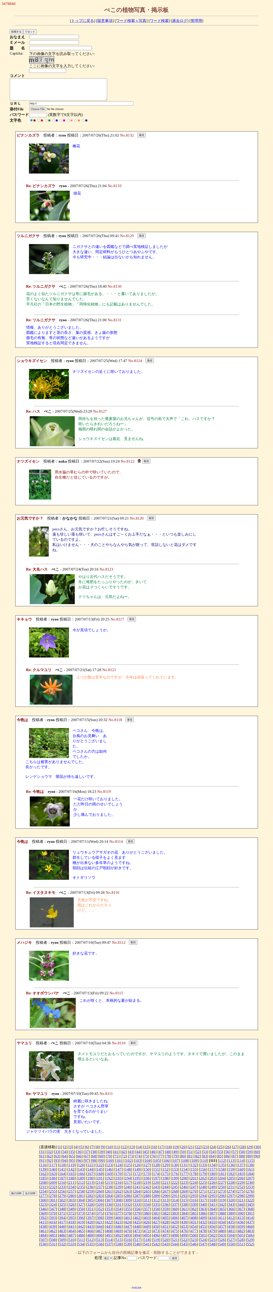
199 (175, 1178)
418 (72, 1222)
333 (137, 1204)
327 (81, 1204)
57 (235, 1152)
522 (184, 1240)
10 (110, 1147)
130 (175, 1165)
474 (165, 1231)
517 (137, 1240)
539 (128, 1244)
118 (62, 1165)
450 (156, 1226)
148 (128, 1169)
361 (184, 1209)
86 (227, 1156)
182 (231, 1174)
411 (222, 1218)
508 (53, 1240)
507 (43, 1240)
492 (119, 1235)
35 (72, 1152)
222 (175, 1182)
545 (184, 1244)
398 (100, 1218)
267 (165, 1191)
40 (109, 1152)
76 (153, 1156)
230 (250, 1182)
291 (175, 1196)
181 (222, 1174)
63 (57, 1156)
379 (137, 1213)
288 (147, 1196)
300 (43, 1200)
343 (231, 1204)
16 (154, 1147)
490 (100, 1235)
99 (102, 1160)
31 (42, 1152)
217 (128, 1182)
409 (203, 1218)
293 (194, 1196)
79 (175, 1156)
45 (146, 1152)
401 (128, 1218)
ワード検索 (159, 21)
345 (250, 1204)
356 (137, 1209)
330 (109, 1204)
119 (72, 1165)
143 (81, 1169)
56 (227, 1152)
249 (212, 1187)
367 (241, 1209)
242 (147, 1187)
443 (90, 1226)
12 (124, 1147)
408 (194, 1218)
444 (100, 1226)
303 (72, 1200)
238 (109, 1187)
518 (147, 1240)
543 (165, 1244)
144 (90, 1169)
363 (203, 1209)
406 (175, 1218)
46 (153, 1152)
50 (183, 1152)
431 (194, 1222)
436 (241, 1222)
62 (50, 1156)
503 (222, 1235)
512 (90, 1240)
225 (203, 1182)
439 (53, 1226)
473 (156, 1231)
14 (139, 1147)
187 (62, 1178)
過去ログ (179, 21)
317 (203, 1200)
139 (43, 1169)
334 (147, 1204)
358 (156, 1209)
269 (184, 1191)
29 (250, 1147)
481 (231, 1231)
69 (102, 1156)
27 (235, 1147)
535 (90, 1244)
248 (203, 1187)
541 (147, 1244)
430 (184, 1222)
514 (109, 1240)
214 (100, 1182)
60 (257, 1152)
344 (241, 1204)
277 (43, 1196)
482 (241, 1231)
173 (147, 1174)
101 (119, 1160)
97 (87, 1160)
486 (62, 1235)
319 (222, 1200)
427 (156, 1222)
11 (117, 1147)
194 (128, 1178)
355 (128, 1209)
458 (231, 1226)
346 (43, 1209)
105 (157, 1160)
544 (175, 1244)
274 (231, 1191)
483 (250, 1231)
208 (43, 1182)
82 (198, 1156)
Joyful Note (136, 1287)
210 (62, 1182)
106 (166, 1160)
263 (128, 1191)
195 (137, 1178)
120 (81, 1165)
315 (184, 1200)
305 (90, 1200)
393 (53, 1218)
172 (137, 1174)
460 (250, 1226)
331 (119, 1204)
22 (198, 1147)
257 (72, 1191)
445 (109, 1226)
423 (119, 1222)
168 (100, 1174)
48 (168, 1152)
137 (241, 1165)
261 (109, 1191)
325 (62, 1204)
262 (119, 1191)
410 (212, 1218)
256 (62, 1191)
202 (203, 1178)
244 (165, 1187)
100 (110, 1160)
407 (184, 1218)
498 (175, 1235)
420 (90, 1222)
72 (124, 1156)
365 (222, 1209)
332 (128, 1204)
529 (250, 1240)
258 (81, 1191)
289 (156, 1196)
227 (222, 1182)
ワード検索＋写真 (131, 21)
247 (194, 1187)
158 (222, 1169)
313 (165, 1200)
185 (43, 1178)
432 (203, 1222)
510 (72, 1240)
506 (250, 1235)
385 (194, 1213)
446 (119, 1226)
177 (184, 1174)
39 (102, 1152)
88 (242, 1156)
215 (109, 1182)
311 (147, 1200)
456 (212, 1226)
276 (250, 1191)
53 (205, 1152)
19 (176, 1147)
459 (241, 1226)
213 (90, 1182)
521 (175, 1240)
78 (168, 1156)
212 (81, 1182)
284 (109, 1196)
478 (203, 1231)
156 (203, 1169)
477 (194, 1231)
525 (212, 1240)
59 (249, 1152)
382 (165, 1213)
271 (203, 1191)
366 (231, 1209)
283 (100, 1196)
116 (43, 1165)
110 (204, 1160)
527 (231, 1240)
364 (212, 1209)
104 (147, 1160)
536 (100, 1244)
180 (212, 1174)
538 (119, 1244)
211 (72, 1182)
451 (165, 1226)
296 (222, 1196)
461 (43, 1231)
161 (250, 1169)
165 (72, 1174)
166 (81, 1174)
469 (119, 1231)
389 (231, 1213)
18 (169, 1147)
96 (79, 1160)
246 (184, 1187)
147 (119, 1169)
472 (147, 1231)
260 (100, 1191)
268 (175, 1191)
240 (128, 1187)
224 (194, 1182)
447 (128, 1226)
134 (212, 1165)
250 (222, 1187)
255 (53, 1191)
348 (62, 1209)
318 (212, 1200)
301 (53, 1200)
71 (116, 1156)
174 (156, 1174)
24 (213, 1147)
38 (94, 1152)
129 (165, 1165)
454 (194, 1226)
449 (147, 1226)
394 (62, 1218)
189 (81, 1178)
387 (212, 1213)
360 (175, 1209)
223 (184, 1182)
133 (203, 1165)
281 (81, 1196)
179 (203, 1174)
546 (194, 1244)
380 (147, 1213)
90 (257, 1156)
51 (190, 1152)
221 (165, 1182)
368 (250, 1209)
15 (146, 1147)
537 (109, 1244)
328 (90, 1204)
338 (184, 1204)
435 (231, 1222)
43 (131, 1152)
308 (119, 1200)
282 (90, 1196)
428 (165, 1222)
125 (128, 1165)
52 (198, 1152)
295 (212, 1196)
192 (109, 1178)
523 (194, 1240)
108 (185, 1160)
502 (212, 1235)
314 (175, 1200)
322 (250, 1200)
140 (53, 1169)
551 (241, 1244)
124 (119, 1165)
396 (81, 1218)
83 (205, 1156)
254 (43, 1191)
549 (222, 1244)
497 (165, 1235)
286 (128, 1196)
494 (137, 1235)
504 (231, 1235)
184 (250, 1174)
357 (147, 1209)
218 (137, 1182)
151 (156, 1169)
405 (165, 1218)
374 (90, 1213)
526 (222, 1240)
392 (43, 1218)
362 (194, 1209)
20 (183, 1147)
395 (72, 1218)
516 (128, 1240)
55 (220, 1152)
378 (128, 1213)
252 (241, 1187)
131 (184, 1165)
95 (72, 1160)
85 (220, 1156)
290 (165, 1196)
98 (94, 1160)
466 (90, 1231)
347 (53, 1209)
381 (156, 1213)
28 (243, 1147)
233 (62, 1187)
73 (131, 1156)
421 (100, 1222)
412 (231, 1218)
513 (100, 1240)
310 (137, 1200)
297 (231, 1196)
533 (72, 1244)
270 (194, 1191)
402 (137, 1218)
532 (62, 1244)
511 (81, 1240)
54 (212, 1152)
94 (65, 1160)
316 (194, 1200)
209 (53, 1182)
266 (156, 1191)
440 (62, 1226)
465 (81, 1231)
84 (212, 1156)
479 (212, 1231)
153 (175, 1169)
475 (175, 1231)
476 (184, 1231)
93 (57, 1160)
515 (119, 1240)
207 (250, 1178)
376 (109, 1213)
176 (175, 1174)
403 (147, 1218)
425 (137, 1222)
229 (241, 1182)
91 (42, 1160)
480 (222, 1231)
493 (128, 1235)
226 (212, 1182)
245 (175, 1187)
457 (222, 1226)
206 (241, 1178)
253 (250, 1187)
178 (194, 1174)
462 (53, 1231)
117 (53, 1165)
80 (183, 1156)
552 (250, 1244)
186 (53, 1178)
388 (222, 1213)
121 (90, 1165)
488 (81, 1235)
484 (43, 1235)
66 (79, 1156)
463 (62, 1231)
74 (138, 1156)
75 (146, 1156)
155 (194, 1169)
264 (137, 1191)
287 (137, 1196)
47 (161, 1152)
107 (176, 1160)
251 (231, 1187)
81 (190, 1156)
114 (241, 1160)
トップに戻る (82, 21)
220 (156, 1182)
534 (81, 1244)
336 (165, 1204)
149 (137, 1169)
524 (203, 1240)
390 (241, 1213)
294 (203, 1196)
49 (175, 1152)
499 (184, 1235)
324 (53, 1204)
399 (109, 1218)
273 (222, 1191)
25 (220, 1147)
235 (81, 1187)
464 (72, 1231)
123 (109, 1165)
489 (90, 1235)
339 (194, 1204)
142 (72, 1169)
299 (250, 1196)
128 (156, 1165)
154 (184, 1169)
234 (72, 1187)
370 (53, 1213)
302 (62, 1200)
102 (129, 1160)
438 (43, 1226)
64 (65, 1156)
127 (147, 1165)
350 (81, 1209)
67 (87, 1156)
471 (137, 1231)
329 (100, 1204)
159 (231, 1169)
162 (43, 1174)
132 (194, 1165)
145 (100, 1169)
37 (87, 1152)
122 (100, 1165)
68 (94, 1156)
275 (241, 1191)
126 (137, 1165)
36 (79, 1152)
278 (53, 1196)
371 (62, 1213)
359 (165, 1209)
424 (128, 1222)
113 (231, 1160)
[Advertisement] (136, 1273)
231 (43, 1187)
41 (116, 1152)
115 (250, 1160)
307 (109, 1200)
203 (212, 1178)
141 (62, 1169)
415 (43, 1222)
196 (147, 1178)
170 (119, 1174)
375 (100, 1213)
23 (206, 1147)
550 (231, 1244)
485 (53, 1235)
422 (109, 1222)
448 (137, 1226)
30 (257, 1147)
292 (184, 1196)
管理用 (196, 21)
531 (53, 1244)
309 (128, 1200)
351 (90, 1209)
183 (241, 1174)
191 (100, 1178)
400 (119, 1218)
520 (165, 1240)
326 (72, 1204)
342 (222, 1204)
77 (161, 1156)
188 (72, 1178)
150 (147, 1169)
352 (100, 1209)
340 (203, 1204)
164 (62, 1174)
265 (147, 1191)
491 (109, 1235)
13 (132, 1147)
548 (212, 1244)
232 (53, 1187)
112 (222, 1160)
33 (57, 1152)
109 (194, 1160)
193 (119, 1178)
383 (175, 1213)
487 (72, 1235)
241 (137, 1187)
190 (90, 1178)
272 (212, 1191)
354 (119, 1209)
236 (90, 1187)
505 (241, 1235)
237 (100, 1187)
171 (128, 1174)
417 (62, 1222)
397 (90, 1218)
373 (81, 1213)
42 (124, 1152)
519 (156, 1240)
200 (184, 1178)
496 (156, 1235)
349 (72, 1209)
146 (109, 1169)
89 (249, 1156)
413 (241, 1218)
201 (194, 1178)
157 (212, 1169)
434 (222, 1222)
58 (242, 1152)
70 (109, 1156)
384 (184, 1213)
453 (184, 1226)
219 (147, 1182)
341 (212, 1204)
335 (156, 1204)
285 (119, 1196)
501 (203, 1235)
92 (50, 1160)
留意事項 (105, 21)
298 (241, 1196)
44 (138, 1152)
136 (231, 1165)
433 (212, 1222)
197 (156, 1178)
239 (119, 1187)
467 (100, 1231)
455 (203, 1226)
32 (50, 1152)
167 (90, 1174)
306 (100, 1200)
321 (241, 1200)
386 (203, 1213)
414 (250, 1218)
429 (175, 1222)
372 (72, 1213)
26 (228, 1147)
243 (156, 1187)
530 (43, 1244)
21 (191, 1147)
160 (241, 1169)
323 (43, 1204)
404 (156, 1218)
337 (175, 1204)
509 (62, 1240)
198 (165, 1178)
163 (53, 1174)
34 (65, 1152)
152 (165, 1169)
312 (156, 1200)
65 (72, 1156)
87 (235, 1156)
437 (250, 1222)
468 (109, 1231)
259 (90, 1191)
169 (109, 1174)
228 (231, 1182)
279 (62, 1196)
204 (222, 1178)
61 (42, 1156)
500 (194, 1235)
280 (72, 1196)
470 (128, 1231)
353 (109, 1209)
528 (241, 1240)
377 (119, 1213)
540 (137, 1244)
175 (165, 1174)
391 (250, 1213)
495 (147, 1235)
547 (203, 1244)
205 (231, 1178)
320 (231, 1200)
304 (81, 1200)
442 (81, 1226)
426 (147, 1222)
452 (175, 1226)
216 (119, 1182)
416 (53, 1222)
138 (250, 1165)
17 (161, 1147)
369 (43, 1213)
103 (138, 1160)
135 (222, 1165)
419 (81, 1222)
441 (72, 1226)
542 (156, 1244)
